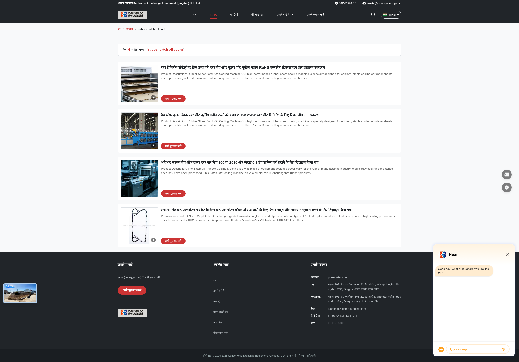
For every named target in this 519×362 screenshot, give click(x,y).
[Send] (503, 349)
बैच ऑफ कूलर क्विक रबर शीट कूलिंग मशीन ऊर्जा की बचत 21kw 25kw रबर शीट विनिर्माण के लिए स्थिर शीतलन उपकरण (240, 115)
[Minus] (507, 254)
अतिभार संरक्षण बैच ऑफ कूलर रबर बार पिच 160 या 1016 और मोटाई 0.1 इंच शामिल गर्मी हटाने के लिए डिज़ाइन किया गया (239, 162)
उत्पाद (213, 14)
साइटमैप (217, 322)
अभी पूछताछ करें (173, 98)
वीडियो (234, 14)
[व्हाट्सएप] (507, 187)
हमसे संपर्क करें (315, 14)
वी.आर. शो (257, 14)
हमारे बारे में (283, 14)
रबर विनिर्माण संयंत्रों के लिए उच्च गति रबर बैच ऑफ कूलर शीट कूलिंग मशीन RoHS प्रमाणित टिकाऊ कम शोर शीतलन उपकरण (243, 67)
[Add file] (441, 349)
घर (194, 14)
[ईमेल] (507, 174)
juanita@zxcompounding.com (384, 3)
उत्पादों (129, 29)
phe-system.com (338, 277)
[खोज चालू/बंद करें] (373, 15)
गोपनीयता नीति (220, 333)
